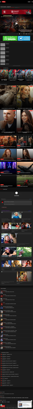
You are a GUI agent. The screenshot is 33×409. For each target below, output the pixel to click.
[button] (28, 82)
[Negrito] (4, 204)
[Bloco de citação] (11, 204)
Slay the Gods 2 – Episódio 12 (6, 380)
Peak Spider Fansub (18, 397)
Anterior (17, 34)
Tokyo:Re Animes (2, 397)
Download (28, 34)
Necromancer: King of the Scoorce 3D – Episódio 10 (9, 363)
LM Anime (23, 397)
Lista (19, 34)
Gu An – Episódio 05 (5, 378)
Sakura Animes (13, 397)
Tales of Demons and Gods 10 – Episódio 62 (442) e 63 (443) (10, 376)
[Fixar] (8, 204)
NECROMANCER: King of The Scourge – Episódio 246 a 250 (10, 367)
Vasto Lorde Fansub (8, 397)
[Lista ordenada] (9, 204)
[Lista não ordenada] (10, 204)
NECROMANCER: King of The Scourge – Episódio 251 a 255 (10, 365)
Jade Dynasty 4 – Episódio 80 (6, 358)
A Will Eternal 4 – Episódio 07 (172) (7, 354)
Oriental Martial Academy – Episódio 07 (7, 385)
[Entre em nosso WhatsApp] (10, 38)
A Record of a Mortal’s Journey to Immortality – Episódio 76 (10, 374)
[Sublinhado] (7, 204)
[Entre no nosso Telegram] (24, 38)
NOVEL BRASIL (26, 397)
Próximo (22, 34)
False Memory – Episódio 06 (6, 369)
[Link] (12, 204)
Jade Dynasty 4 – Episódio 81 (6, 356)
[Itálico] (6, 204)
